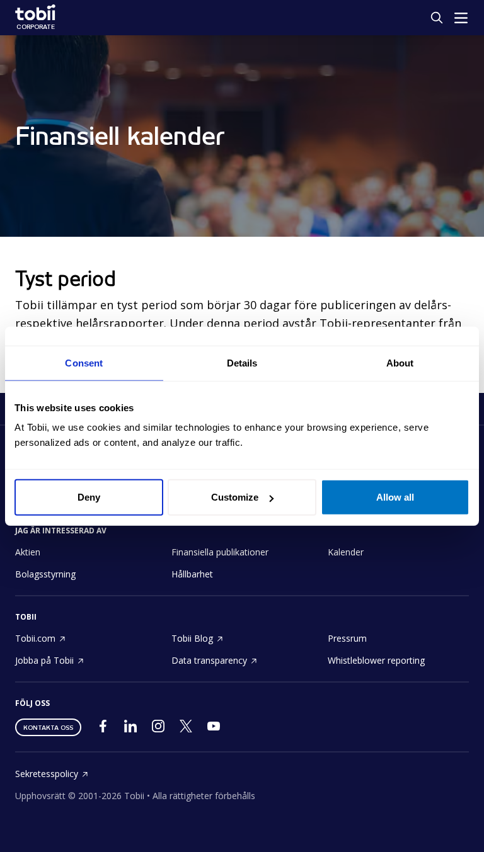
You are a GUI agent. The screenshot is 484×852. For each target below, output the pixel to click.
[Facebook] (102, 729)
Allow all (395, 497)
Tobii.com (35, 638)
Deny (89, 497)
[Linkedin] (130, 729)
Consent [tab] (84, 362)
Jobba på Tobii (44, 660)
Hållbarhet (192, 574)
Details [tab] (242, 362)
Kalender (346, 552)
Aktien (27, 552)
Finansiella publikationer (219, 552)
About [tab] (400, 362)
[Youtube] (213, 729)
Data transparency (209, 660)
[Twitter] (186, 729)
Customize (234, 497)
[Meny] (461, 18)
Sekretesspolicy (46, 774)
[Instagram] (158, 729)
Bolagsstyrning (45, 574)
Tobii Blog (192, 638)
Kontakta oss (48, 728)
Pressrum (347, 638)
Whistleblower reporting (376, 660)
